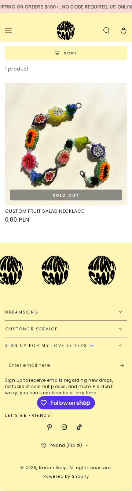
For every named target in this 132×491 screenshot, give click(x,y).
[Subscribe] (123, 366)
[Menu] (8, 30)
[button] (106, 30)
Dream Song (53, 467)
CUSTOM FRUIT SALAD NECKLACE (44, 211)
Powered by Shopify (66, 476)
